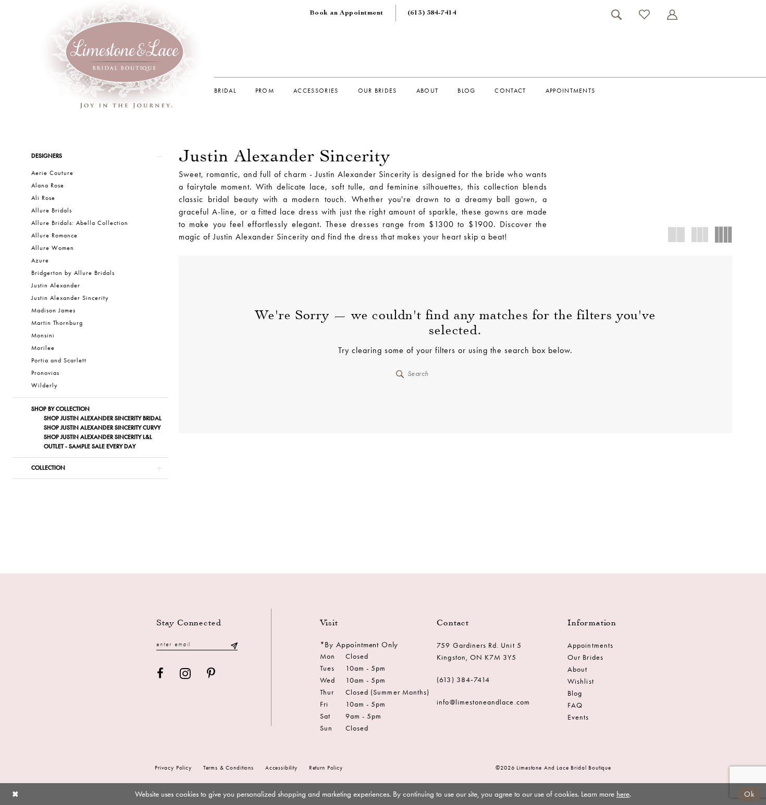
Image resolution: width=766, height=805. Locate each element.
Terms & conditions (228, 767)
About (577, 669)
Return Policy (326, 767)
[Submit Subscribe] (234, 644)
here (622, 794)
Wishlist (580, 681)
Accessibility (281, 767)
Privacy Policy (173, 767)
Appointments (590, 645)
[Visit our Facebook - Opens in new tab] (160, 673)
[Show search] (616, 14)
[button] (672, 14)
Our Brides (585, 657)
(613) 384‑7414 (463, 679)
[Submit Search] (399, 373)
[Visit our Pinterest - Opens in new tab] (211, 673)
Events (578, 717)
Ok (749, 793)
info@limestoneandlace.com (483, 702)
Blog (574, 693)
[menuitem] (347, 13)
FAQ (575, 705)
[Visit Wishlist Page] (644, 14)
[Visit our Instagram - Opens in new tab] (185, 673)
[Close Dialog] (15, 794)
